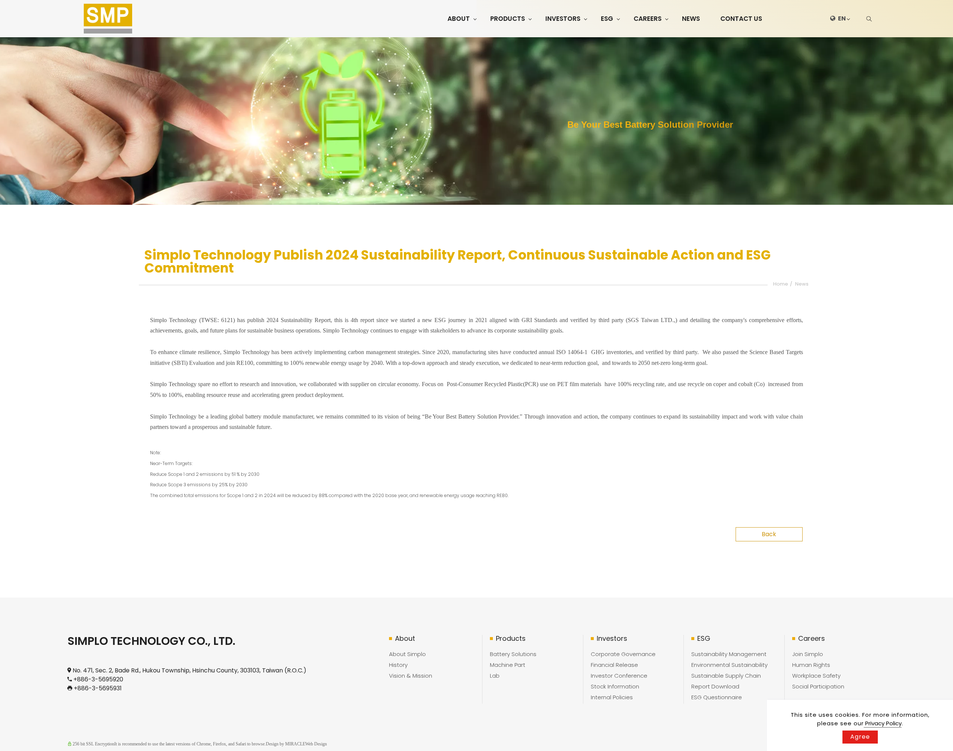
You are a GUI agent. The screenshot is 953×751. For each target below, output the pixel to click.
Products (507, 18)
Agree (860, 736)
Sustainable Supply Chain (726, 676)
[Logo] (108, 18)
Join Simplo (807, 654)
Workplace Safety (816, 676)
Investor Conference (619, 676)
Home (780, 283)
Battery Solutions (513, 654)
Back (769, 534)
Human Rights (811, 665)
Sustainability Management (728, 654)
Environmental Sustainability (729, 665)
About (458, 18)
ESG (607, 18)
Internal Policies (612, 697)
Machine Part (507, 665)
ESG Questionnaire (716, 697)
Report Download (715, 686)
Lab (495, 676)
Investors (562, 18)
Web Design (316, 744)
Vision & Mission (410, 676)
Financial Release (614, 665)
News (691, 18)
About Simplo (407, 654)
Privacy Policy (883, 723)
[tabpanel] (476, 121)
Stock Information (615, 686)
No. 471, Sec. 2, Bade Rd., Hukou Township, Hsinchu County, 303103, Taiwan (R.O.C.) (189, 670)
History (398, 665)
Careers (648, 18)
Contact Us (741, 18)
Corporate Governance (623, 654)
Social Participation (818, 686)
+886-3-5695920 (98, 679)
